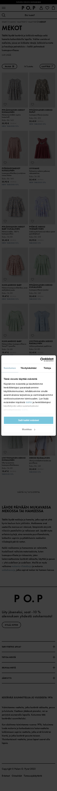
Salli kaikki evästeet (28, 420)
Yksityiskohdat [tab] (28, 368)
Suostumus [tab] (10, 368)
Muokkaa (27, 429)
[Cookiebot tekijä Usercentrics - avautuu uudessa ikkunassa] (41, 360)
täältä (29, 402)
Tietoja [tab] (47, 368)
